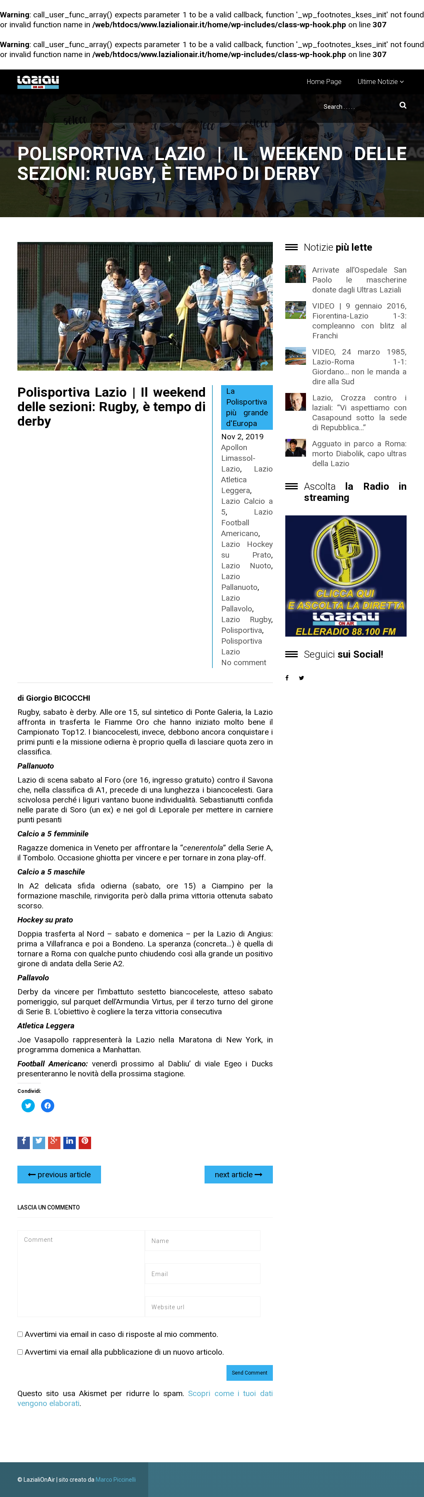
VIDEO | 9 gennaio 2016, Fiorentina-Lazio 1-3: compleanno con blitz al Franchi (359, 320)
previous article (63, 1174)
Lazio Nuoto (246, 565)
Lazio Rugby (246, 619)
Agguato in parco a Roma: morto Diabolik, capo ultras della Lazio (359, 453)
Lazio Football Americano (247, 522)
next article (235, 1174)
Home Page (324, 82)
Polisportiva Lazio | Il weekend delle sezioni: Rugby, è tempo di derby (111, 406)
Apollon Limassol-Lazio (238, 458)
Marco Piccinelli (116, 1479)
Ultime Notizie (378, 82)
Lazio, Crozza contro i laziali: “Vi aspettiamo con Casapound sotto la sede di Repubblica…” (359, 412)
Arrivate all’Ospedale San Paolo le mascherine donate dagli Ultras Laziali (359, 280)
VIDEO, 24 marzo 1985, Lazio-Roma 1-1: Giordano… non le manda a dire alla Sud (359, 366)
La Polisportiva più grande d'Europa (247, 407)
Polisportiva (241, 630)
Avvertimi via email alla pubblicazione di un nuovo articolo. (124, 1352)
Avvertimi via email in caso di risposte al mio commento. (121, 1334)
